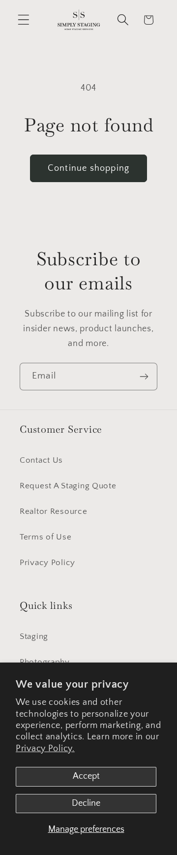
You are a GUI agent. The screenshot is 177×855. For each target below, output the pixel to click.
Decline (86, 803)
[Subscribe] (144, 376)
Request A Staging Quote (68, 485)
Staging (34, 636)
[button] (24, 20)
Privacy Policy (47, 562)
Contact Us (41, 460)
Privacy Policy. (45, 749)
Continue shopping (88, 168)
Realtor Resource (54, 511)
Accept (86, 776)
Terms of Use (46, 537)
